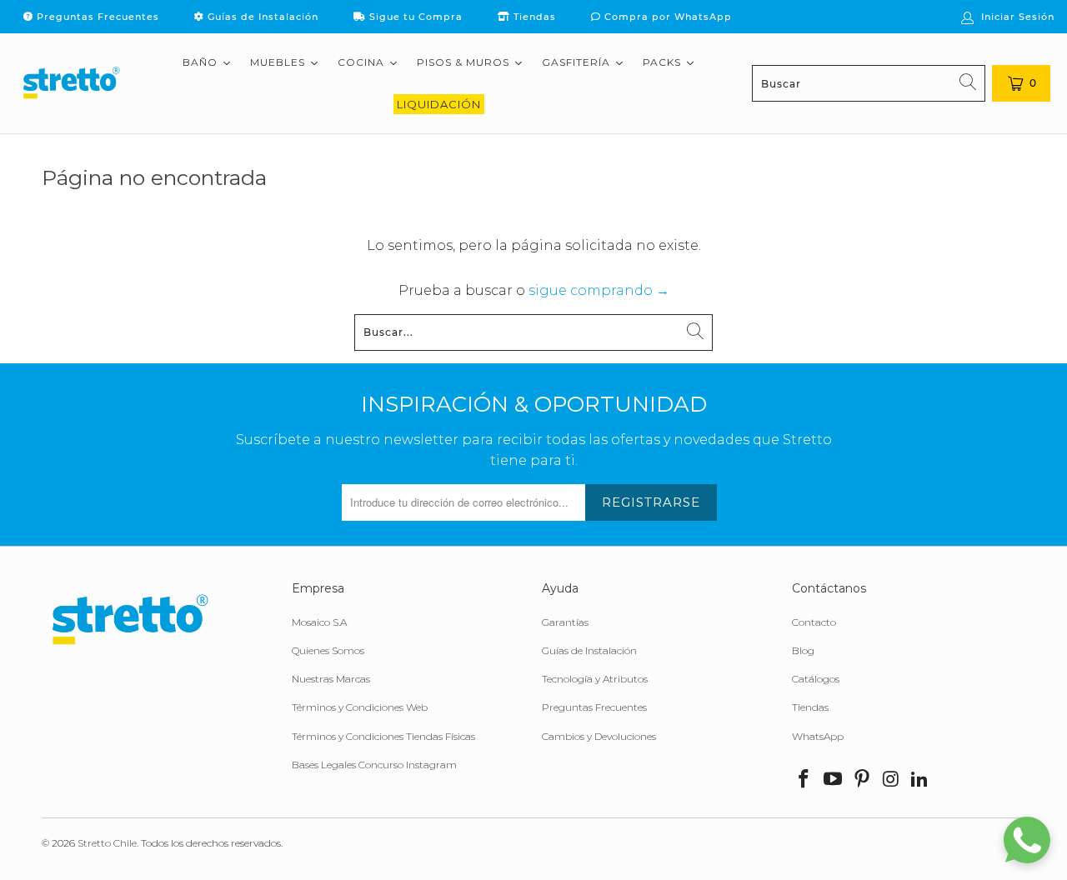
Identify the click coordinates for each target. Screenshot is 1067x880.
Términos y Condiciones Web (360, 707)
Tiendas (533, 16)
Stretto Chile (107, 843)
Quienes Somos (328, 650)
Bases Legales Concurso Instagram (374, 764)
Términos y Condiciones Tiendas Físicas (383, 736)
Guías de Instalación (261, 16)
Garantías (565, 622)
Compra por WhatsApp (666, 16)
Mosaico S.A (319, 622)
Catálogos (815, 678)
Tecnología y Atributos (595, 678)
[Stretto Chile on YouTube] (833, 780)
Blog (803, 650)
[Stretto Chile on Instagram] (891, 780)
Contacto (814, 622)
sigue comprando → (598, 290)
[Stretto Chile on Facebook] (804, 780)
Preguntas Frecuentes (96, 16)
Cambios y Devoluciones (599, 736)
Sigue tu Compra (414, 16)
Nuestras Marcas (331, 678)
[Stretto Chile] (71, 83)
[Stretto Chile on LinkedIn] (920, 780)
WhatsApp (818, 736)
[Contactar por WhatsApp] (1027, 840)
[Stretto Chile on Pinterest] (861, 780)
